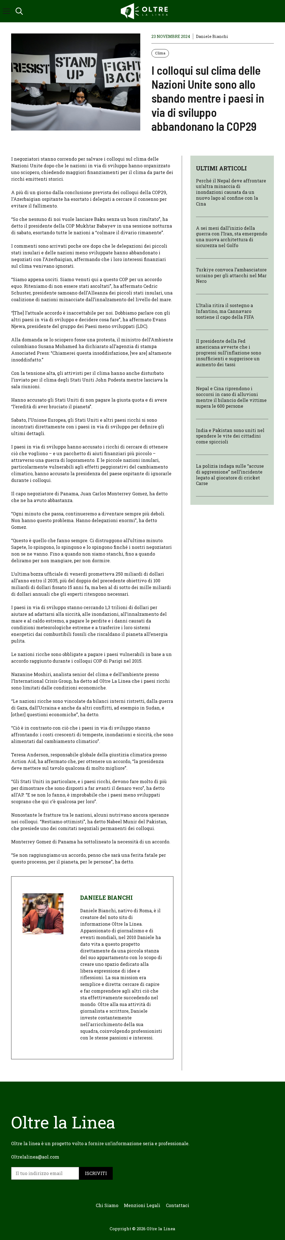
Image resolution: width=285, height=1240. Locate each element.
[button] (19, 11)
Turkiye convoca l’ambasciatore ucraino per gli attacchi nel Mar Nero (231, 275)
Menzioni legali (142, 1205)
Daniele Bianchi (212, 36)
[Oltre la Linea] (145, 11)
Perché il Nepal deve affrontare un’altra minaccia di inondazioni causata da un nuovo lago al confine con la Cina (231, 192)
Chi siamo (107, 1205)
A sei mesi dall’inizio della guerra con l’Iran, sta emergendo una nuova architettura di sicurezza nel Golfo (231, 236)
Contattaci (177, 1205)
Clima (160, 53)
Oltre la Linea (161, 1228)
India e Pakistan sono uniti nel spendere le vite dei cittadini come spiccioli (230, 436)
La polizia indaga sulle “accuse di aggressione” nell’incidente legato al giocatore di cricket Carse (230, 474)
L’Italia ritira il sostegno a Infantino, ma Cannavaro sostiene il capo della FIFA (225, 311)
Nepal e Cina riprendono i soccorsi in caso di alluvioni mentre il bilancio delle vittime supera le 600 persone (231, 397)
